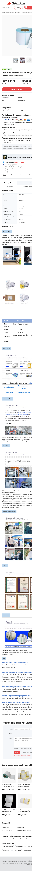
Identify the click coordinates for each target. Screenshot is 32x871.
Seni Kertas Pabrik (8, 846)
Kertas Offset (17, 851)
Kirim (16, 753)
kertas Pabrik (19, 846)
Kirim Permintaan (16, 89)
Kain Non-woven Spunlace (24, 830)
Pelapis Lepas (5, 827)
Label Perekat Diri (21, 827)
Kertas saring (6, 851)
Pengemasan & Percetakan (13, 12)
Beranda (4, 12)
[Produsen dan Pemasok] (16, 3)
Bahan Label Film (6, 830)
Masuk (4, 175)
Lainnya (4, 854)
